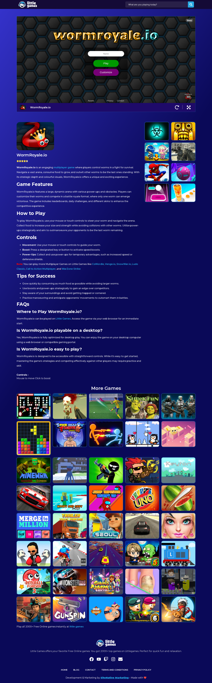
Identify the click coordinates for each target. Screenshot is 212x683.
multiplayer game (64, 167)
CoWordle (98, 264)
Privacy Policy (142, 670)
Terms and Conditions (114, 670)
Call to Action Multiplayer (41, 268)
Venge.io (110, 264)
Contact (90, 670)
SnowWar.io (124, 264)
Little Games (63, 318)
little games (77, 626)
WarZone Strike (71, 268)
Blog (76, 670)
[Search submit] (191, 4)
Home (64, 670)
